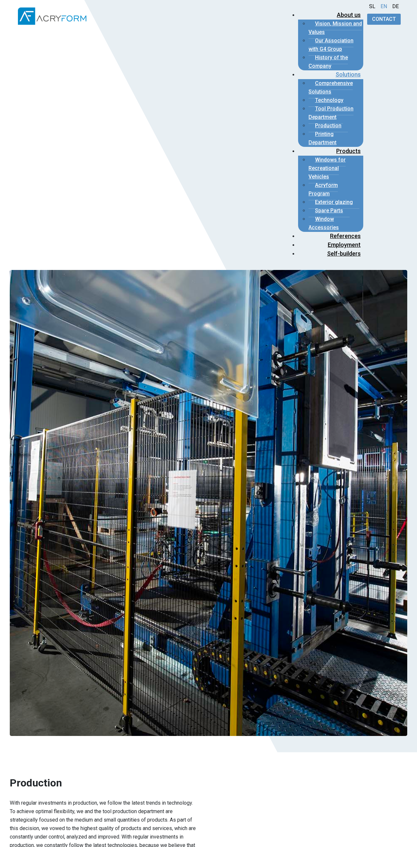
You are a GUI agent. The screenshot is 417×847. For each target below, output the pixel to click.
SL (372, 6)
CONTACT (384, 19)
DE (395, 6)
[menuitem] (348, 15)
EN (384, 6)
